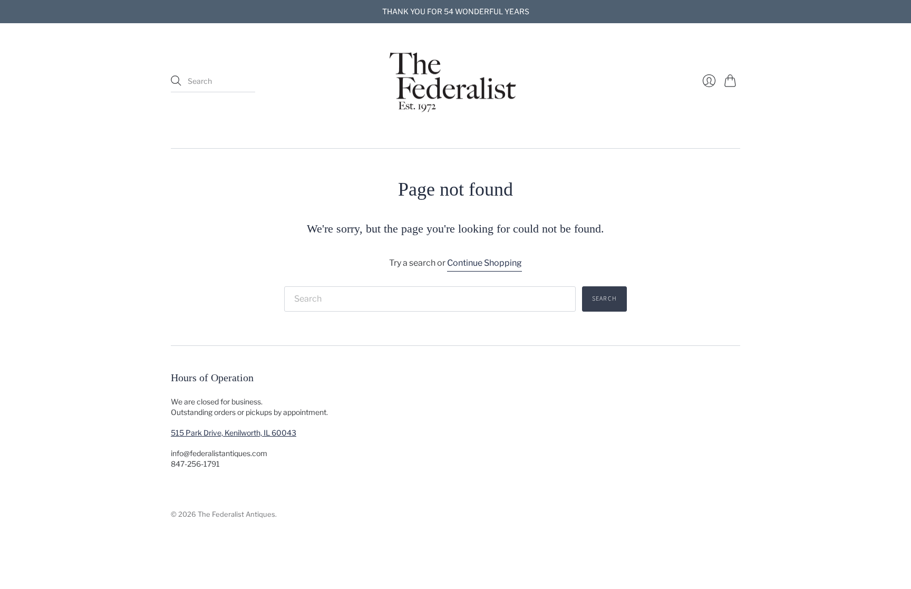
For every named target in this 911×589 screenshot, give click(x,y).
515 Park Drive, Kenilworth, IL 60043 (233, 432)
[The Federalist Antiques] (455, 81)
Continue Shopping (484, 263)
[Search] (176, 80)
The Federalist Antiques (236, 514)
